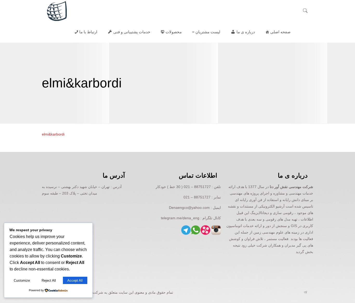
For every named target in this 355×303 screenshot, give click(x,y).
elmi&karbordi (53, 134)
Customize (22, 280)
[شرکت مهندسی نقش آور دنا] (57, 10)
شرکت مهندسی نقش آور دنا (291, 187)
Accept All (75, 280)
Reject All (49, 280)
